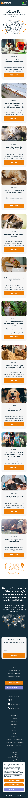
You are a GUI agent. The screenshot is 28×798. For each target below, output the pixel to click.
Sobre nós (14, 736)
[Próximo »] (18, 573)
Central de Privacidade (10, 774)
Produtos (9, 795)
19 (14, 573)
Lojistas (14, 733)
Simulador (14, 724)
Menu (19, 795)
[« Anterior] (5, 565)
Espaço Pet (14, 721)
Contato (14, 730)
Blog (14, 727)
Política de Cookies (18, 772)
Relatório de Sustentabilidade (14, 742)
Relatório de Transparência (14, 739)
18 (10, 573)
